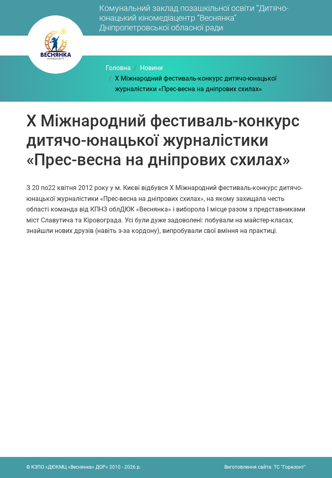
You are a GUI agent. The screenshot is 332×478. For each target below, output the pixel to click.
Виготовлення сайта (247, 467)
